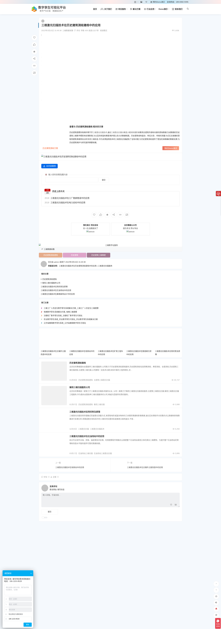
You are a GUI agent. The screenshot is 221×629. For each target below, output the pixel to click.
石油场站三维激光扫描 (103, 453)
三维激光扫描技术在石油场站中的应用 (56, 290)
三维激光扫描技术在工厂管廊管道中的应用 (67, 198)
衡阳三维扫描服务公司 (51, 283)
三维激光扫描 (83, 429)
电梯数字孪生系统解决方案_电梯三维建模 (60, 312)
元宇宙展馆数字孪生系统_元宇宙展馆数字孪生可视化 (65, 323)
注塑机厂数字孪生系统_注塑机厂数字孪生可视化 (63, 315)
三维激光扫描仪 (117, 132)
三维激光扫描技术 (100, 132)
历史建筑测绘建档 (50, 255)
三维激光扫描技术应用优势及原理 (54, 287)
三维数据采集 (67, 30)
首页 (95, 9)
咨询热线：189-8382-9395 (177, 2)
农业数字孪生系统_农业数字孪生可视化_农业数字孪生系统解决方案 (71, 319)
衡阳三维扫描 (99, 404)
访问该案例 (51, 166)
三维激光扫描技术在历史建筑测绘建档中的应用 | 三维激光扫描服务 (85, 266)
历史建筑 (74, 255)
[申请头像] (177, 487)
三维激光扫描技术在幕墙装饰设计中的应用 (58, 294)
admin (56, 262)
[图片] (176, 505)
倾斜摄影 (134, 132)
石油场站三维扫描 (85, 453)
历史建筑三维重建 (98, 255)
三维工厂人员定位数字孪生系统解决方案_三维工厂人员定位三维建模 (71, 308)
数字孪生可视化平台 (52, 7)
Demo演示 (163, 9)
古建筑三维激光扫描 (102, 380)
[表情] (171, 505)
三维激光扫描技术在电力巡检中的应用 (65, 203)
